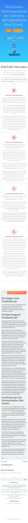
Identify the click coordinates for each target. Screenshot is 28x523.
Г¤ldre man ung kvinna (7, 411)
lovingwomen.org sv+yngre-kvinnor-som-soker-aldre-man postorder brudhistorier (16, 292)
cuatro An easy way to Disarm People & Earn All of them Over (14, 489)
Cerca (14, 477)
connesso (8, 472)
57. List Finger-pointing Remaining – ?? (14, 498)
